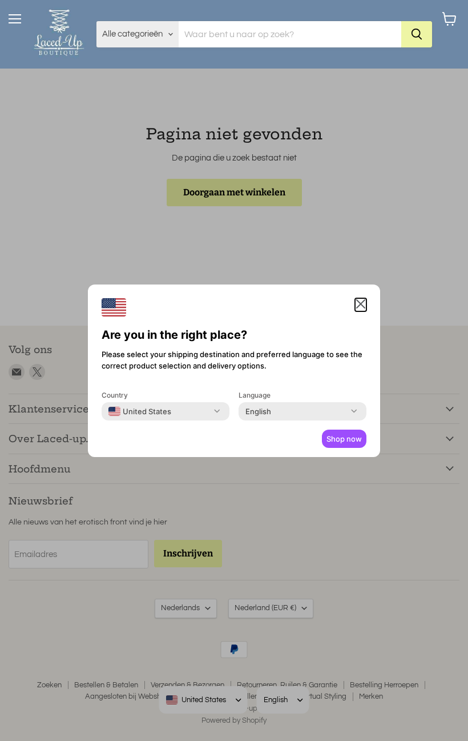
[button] (360, 304)
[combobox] (139, 411)
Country (115, 395)
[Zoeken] (416, 34)
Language (255, 395)
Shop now (344, 438)
